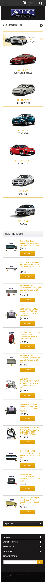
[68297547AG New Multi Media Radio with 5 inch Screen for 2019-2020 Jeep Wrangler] (11, 314)
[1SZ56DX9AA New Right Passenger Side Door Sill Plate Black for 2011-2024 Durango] (11, 268)
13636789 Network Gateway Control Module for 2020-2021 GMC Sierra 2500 (30, 477)
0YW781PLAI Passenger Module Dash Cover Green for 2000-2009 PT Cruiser (30, 243)
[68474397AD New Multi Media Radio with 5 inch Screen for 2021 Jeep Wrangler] (11, 410)
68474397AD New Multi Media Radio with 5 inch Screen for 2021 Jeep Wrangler (29, 407)
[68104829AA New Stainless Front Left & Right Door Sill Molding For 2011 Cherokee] (11, 291)
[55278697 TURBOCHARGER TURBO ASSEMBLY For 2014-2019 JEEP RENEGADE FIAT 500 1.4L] (11, 384)
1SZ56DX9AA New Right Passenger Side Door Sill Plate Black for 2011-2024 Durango (30, 265)
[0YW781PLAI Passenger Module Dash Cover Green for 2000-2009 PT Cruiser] (11, 247)
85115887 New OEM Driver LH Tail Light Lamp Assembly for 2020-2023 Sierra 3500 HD (30, 335)
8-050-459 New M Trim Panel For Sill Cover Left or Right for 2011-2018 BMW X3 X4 (30, 454)
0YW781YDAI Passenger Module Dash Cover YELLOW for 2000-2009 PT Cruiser (30, 501)
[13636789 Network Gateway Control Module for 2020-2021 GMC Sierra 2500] (11, 480)
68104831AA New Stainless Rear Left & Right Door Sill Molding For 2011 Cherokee (30, 359)
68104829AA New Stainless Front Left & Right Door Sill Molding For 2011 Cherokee (30, 289)
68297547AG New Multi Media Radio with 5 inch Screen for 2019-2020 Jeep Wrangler (29, 312)
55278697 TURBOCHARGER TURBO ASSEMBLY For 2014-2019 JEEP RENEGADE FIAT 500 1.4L (30, 383)
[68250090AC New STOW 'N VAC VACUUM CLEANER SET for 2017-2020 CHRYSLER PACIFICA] (11, 433)
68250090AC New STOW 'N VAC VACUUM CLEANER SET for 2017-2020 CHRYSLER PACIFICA (30, 431)
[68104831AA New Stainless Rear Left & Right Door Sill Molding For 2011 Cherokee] (11, 361)
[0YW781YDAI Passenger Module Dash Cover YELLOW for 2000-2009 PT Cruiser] (11, 503)
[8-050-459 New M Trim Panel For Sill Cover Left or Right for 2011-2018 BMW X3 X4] (11, 457)
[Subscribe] (40, 562)
